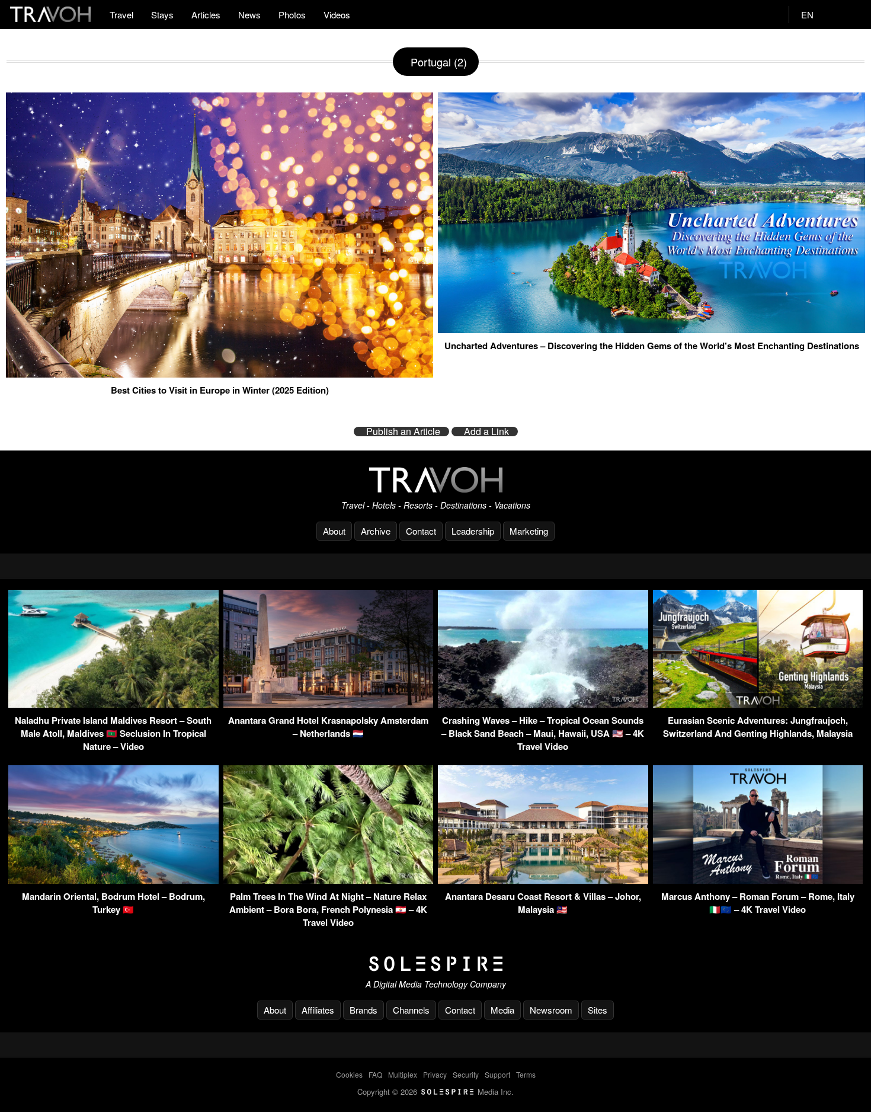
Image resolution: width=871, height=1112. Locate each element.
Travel (121, 14)
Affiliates (318, 1010)
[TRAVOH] (435, 480)
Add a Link (486, 431)
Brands (363, 1010)
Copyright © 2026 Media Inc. (435, 1091)
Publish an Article (403, 431)
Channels (411, 1010)
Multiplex (402, 1074)
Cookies (349, 1074)
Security (466, 1074)
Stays (162, 14)
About (334, 531)
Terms (526, 1074)
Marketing (529, 531)
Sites (597, 1010)
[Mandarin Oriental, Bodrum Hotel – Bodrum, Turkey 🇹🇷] (113, 880)
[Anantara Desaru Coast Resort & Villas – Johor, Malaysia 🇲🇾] (543, 880)
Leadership (472, 531)
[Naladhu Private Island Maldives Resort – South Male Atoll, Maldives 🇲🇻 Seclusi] (113, 704)
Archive (375, 531)
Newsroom (551, 1010)
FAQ (375, 1074)
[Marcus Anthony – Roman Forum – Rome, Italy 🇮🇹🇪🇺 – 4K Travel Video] (758, 880)
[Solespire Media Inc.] (435, 964)
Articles (205, 14)
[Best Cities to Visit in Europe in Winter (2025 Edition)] (219, 373)
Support (497, 1074)
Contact (421, 531)
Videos (337, 14)
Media (502, 1010)
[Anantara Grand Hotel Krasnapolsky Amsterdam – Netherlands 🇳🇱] (328, 704)
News (249, 14)
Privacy (435, 1074)
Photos (292, 14)
